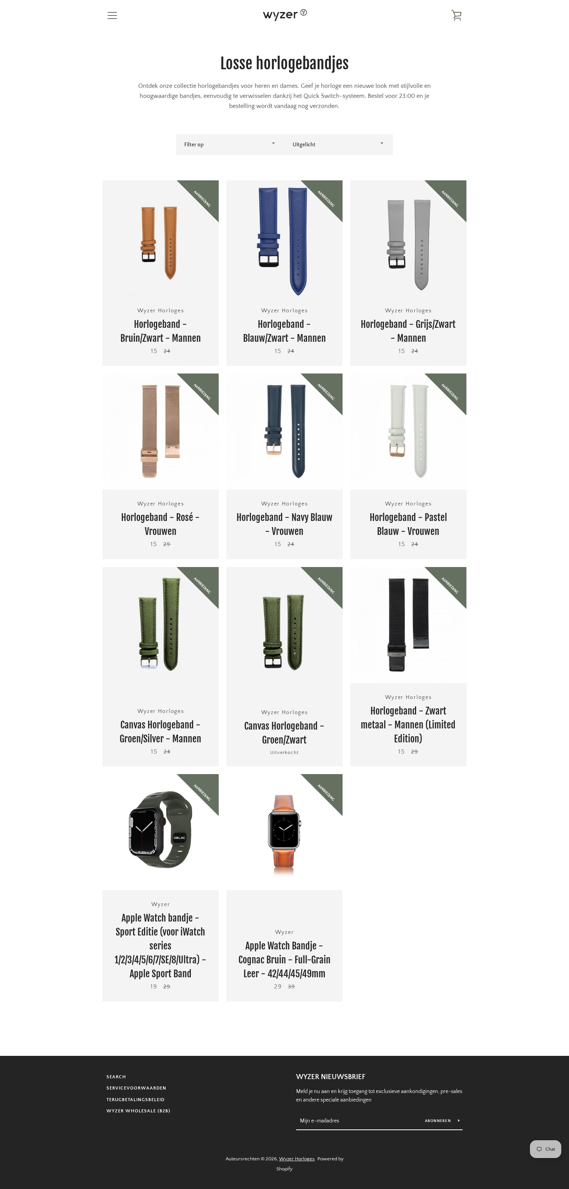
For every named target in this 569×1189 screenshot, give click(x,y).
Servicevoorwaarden (136, 1088)
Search (116, 1076)
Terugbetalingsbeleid (135, 1099)
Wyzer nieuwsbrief (330, 1077)
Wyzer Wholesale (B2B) (138, 1111)
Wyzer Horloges (297, 1159)
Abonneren (438, 1121)
